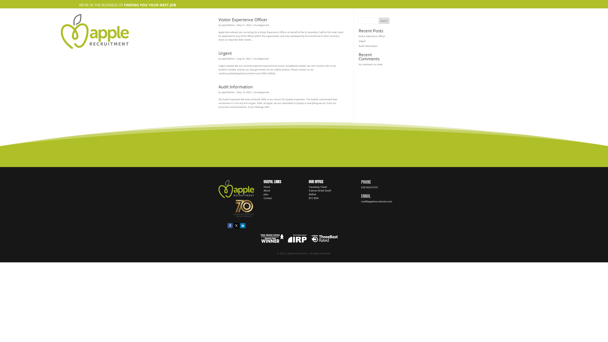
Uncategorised (261, 58)
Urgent (225, 53)
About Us (273, 15)
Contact (268, 198)
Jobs (266, 194)
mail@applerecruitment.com (376, 201)
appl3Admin (228, 58)
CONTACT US (302, 150)
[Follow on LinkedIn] (242, 225)
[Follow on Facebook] (230, 225)
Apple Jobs (288, 15)
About (267, 190)
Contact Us (305, 15)
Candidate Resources (327, 15)
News (346, 15)
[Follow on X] (236, 225)
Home (261, 15)
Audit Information (235, 87)
